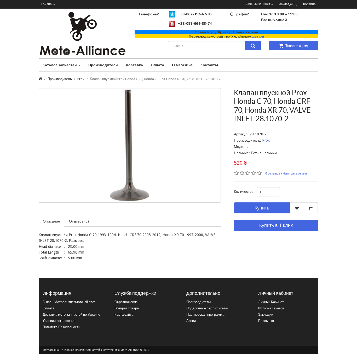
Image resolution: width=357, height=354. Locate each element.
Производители (103, 65)
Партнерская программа (205, 314)
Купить (262, 208)
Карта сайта (123, 314)
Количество (243, 191)
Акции (191, 321)
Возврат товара (126, 308)
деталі (258, 36)
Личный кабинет (258, 4)
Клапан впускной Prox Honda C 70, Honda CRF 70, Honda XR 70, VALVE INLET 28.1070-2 (155, 79)
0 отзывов (272, 173)
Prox (80, 79)
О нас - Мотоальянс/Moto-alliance (69, 302)
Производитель (60, 79)
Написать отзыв (295, 173)
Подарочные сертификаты (207, 308)
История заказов (271, 308)
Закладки (265, 314)
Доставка (134, 65)
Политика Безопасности (61, 327)
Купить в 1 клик (276, 225)
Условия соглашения (59, 321)
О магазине (182, 65)
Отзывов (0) (79, 221)
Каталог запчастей (60, 65)
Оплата (157, 65)
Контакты (209, 65)
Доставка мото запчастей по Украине (71, 314)
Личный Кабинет (271, 302)
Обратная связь (126, 302)
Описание (51, 221)
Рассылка (266, 321)
